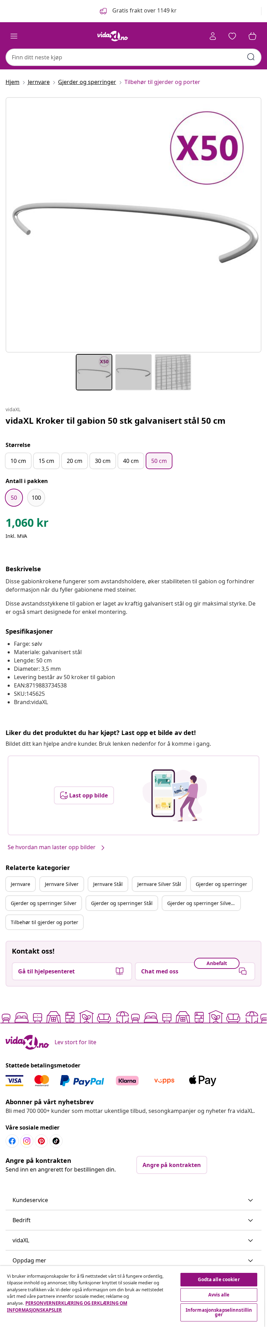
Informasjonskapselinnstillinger (219, 1312)
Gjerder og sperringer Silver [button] (43, 903)
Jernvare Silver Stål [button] (159, 884)
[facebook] (12, 1141)
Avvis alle (218, 1295)
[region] (132, 1296)
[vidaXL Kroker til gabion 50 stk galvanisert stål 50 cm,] (133, 225)
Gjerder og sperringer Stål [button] (122, 903)
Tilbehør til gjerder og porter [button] (44, 922)
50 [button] (14, 497)
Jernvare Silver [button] (62, 884)
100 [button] (36, 497)
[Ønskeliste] (232, 36)
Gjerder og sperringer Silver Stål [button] (203, 903)
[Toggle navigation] (14, 36)
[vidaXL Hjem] (112, 36)
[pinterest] (41, 1141)
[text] (27, 524)
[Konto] (213, 36)
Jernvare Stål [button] (108, 884)
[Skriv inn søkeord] (251, 56)
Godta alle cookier (219, 1279)
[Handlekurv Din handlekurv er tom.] (252, 36)
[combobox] (133, 57)
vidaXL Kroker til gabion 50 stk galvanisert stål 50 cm (116, 420)
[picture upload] (174, 795)
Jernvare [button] (20, 884)
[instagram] (26, 1141)
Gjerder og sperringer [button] (221, 884)
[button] (137, 11)
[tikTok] (55, 1141)
